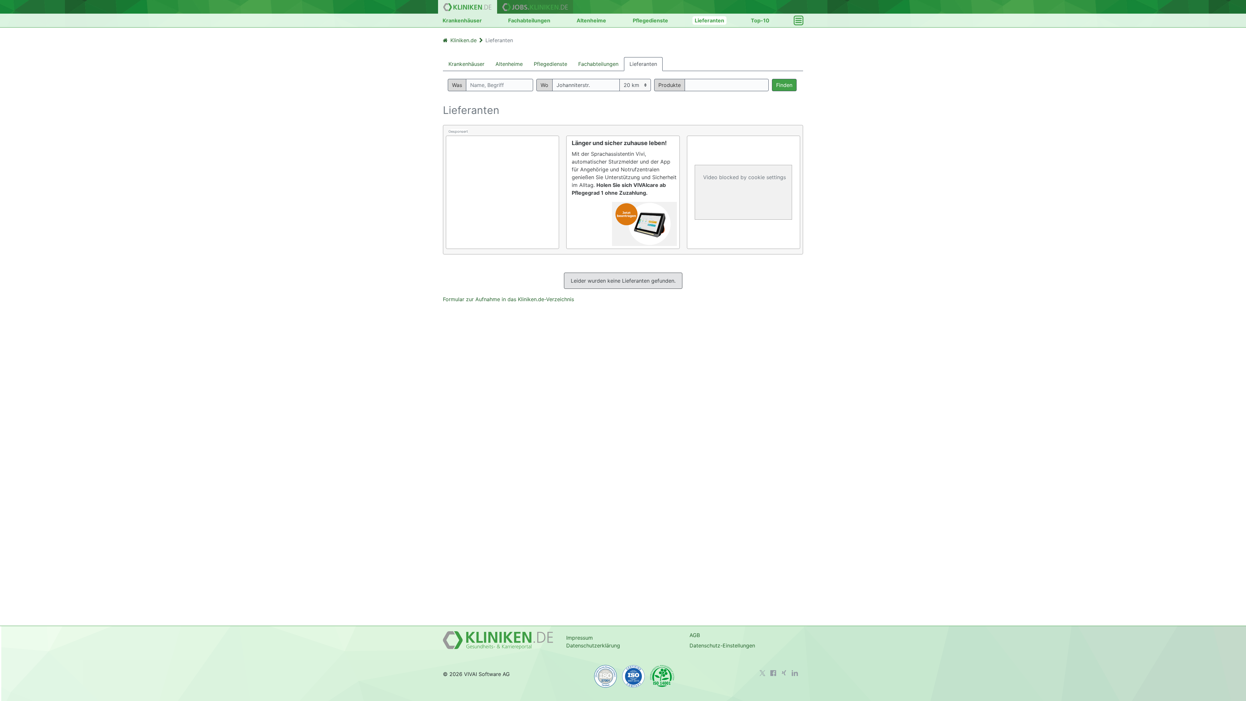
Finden (784, 85)
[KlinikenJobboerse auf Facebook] (773, 673)
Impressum (579, 637)
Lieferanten (709, 20)
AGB (695, 635)
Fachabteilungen (529, 20)
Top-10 (760, 20)
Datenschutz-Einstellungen (722, 645)
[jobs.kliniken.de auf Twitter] (762, 673)
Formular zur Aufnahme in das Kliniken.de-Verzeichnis (508, 299)
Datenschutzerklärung (593, 645)
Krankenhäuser (462, 20)
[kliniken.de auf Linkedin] (795, 673)
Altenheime (591, 20)
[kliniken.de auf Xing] (784, 672)
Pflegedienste (650, 20)
